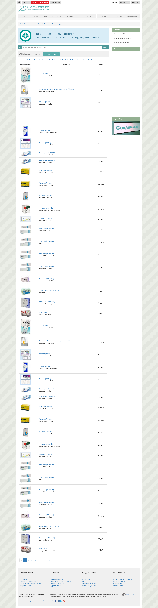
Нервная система (87, 16)
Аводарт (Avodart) (45, 170)
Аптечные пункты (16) (123, 38)
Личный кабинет (57, 579)
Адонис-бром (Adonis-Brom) (49, 290)
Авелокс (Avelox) (45, 143)
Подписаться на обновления (30, 583)
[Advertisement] (115, 9)
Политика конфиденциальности (30, 601)
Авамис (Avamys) (45, 130)
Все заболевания (119, 586)
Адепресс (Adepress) (46, 279)
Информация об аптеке (30, 54)
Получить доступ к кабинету (61, 581)
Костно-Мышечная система (123, 579)
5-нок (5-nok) (43, 74)
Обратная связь (26, 586)
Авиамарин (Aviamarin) (47, 153)
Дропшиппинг (55, 2)
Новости (71, 16)
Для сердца (117, 16)
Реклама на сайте (57, 583)
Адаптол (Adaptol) (45, 218)
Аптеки (24, 16)
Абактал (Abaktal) (45, 102)
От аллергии (132, 16)
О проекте (26, 2)
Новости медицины (89, 586)
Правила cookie (48, 601)
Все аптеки (86, 579)
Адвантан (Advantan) (46, 228)
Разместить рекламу (40, 2)
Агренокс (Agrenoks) (46, 208)
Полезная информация (28, 581)
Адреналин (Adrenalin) (47, 302)
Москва (123, 2)
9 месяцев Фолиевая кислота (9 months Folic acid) (57, 89)
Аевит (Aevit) (43, 312)
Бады (103, 16)
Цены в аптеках (40, 16)
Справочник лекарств (89, 583)
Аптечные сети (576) (122, 43)
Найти (105, 47)
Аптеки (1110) (120, 34)
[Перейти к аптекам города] (128, 2)
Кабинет (136, 2)
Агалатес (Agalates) (46, 195)
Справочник (57, 16)
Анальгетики (117, 583)
